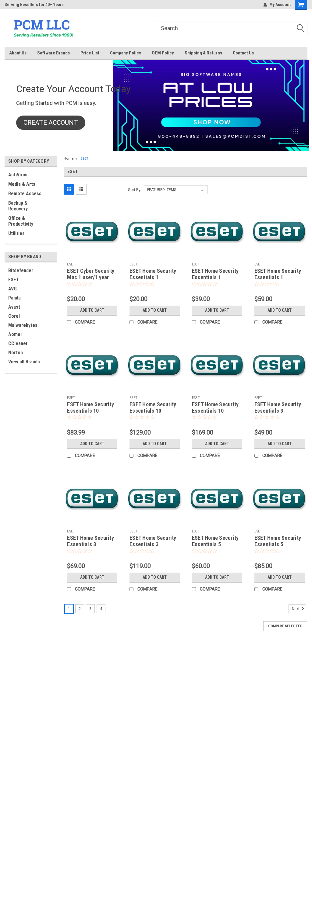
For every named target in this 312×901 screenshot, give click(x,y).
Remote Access (24, 193)
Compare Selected (285, 626)
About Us (18, 53)
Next (296, 609)
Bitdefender (20, 270)
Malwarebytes (22, 325)
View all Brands (24, 362)
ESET (13, 279)
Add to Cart (92, 310)
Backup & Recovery (18, 206)
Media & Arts (21, 184)
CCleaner (18, 343)
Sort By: (134, 189)
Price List (89, 53)
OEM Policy (163, 53)
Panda (14, 298)
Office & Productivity (20, 221)
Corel (14, 316)
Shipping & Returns (203, 53)
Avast (14, 307)
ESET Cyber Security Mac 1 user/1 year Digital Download (90, 277)
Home (69, 159)
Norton (15, 352)
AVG (12, 289)
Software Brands (53, 53)
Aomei (15, 334)
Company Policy (125, 53)
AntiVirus (17, 175)
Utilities (16, 233)
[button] (50, 123)
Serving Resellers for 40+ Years (34, 4)
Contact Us (243, 53)
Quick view (92, 254)
